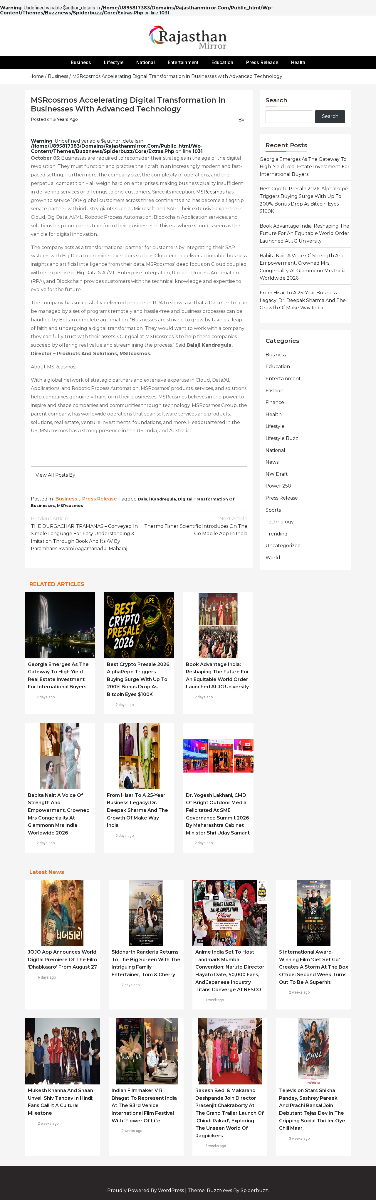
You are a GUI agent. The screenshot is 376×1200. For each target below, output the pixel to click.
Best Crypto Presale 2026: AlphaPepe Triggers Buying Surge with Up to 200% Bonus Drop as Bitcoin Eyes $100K (139, 679)
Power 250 (278, 486)
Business (81, 62)
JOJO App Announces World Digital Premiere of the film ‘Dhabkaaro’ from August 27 (62, 959)
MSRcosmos (210, 192)
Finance (275, 402)
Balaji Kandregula (157, 499)
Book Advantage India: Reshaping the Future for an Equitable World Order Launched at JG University (304, 233)
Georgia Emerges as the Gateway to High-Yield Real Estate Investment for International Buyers (305, 166)
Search (276, 100)
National (145, 62)
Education (223, 62)
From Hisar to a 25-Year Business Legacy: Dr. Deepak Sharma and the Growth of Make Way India (137, 810)
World (273, 557)
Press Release (262, 62)
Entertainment (183, 62)
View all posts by (55, 475)
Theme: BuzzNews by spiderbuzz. (228, 1190)
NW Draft (277, 474)
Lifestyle (113, 62)
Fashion (274, 390)
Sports (273, 510)
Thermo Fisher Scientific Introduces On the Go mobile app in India (195, 526)
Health (298, 62)
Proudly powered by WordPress (146, 1190)
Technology (280, 522)
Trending (277, 534)
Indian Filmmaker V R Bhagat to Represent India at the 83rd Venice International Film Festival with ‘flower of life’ (144, 1105)
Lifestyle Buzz (282, 438)
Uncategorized (283, 545)
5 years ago (65, 119)
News (272, 462)
